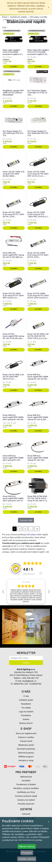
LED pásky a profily (38, 17)
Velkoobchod (26, 776)
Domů (4, 17)
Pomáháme (26, 715)
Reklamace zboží (26, 745)
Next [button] (49, 591)
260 (29, 573)
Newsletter (26, 704)
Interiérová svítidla (18, 17)
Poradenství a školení (26, 784)
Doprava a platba (26, 737)
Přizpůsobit (27, 853)
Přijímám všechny (27, 846)
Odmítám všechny (26, 859)
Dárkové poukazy (26, 752)
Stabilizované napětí (35, 20)
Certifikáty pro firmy (26, 792)
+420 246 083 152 (30, 678)
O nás (26, 696)
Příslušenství (10, 20)
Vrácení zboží (26, 741)
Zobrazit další (26, 520)
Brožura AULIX (26, 723)
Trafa (21, 20)
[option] (26, 591)
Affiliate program (26, 756)
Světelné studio (26, 700)
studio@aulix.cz (29, 681)
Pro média (26, 707)
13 (37, 529)
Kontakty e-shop (26, 760)
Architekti (26, 780)
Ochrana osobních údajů (26, 796)
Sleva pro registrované (26, 733)
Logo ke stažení (26, 711)
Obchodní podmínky (26, 749)
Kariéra (26, 719)
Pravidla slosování (26, 804)
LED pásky (31, 534)
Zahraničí (26, 814)
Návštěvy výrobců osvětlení (26, 788)
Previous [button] (3, 591)
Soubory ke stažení (26, 800)
